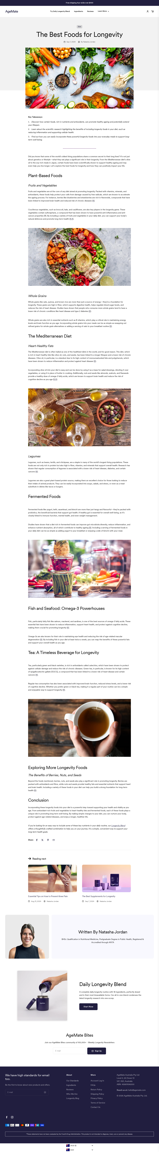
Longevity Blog (72, 1098)
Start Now (88, 1007)
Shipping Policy (97, 1094)
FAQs (93, 1085)
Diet (79, 26)
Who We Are (71, 1094)
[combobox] (79, 1145)
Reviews (90, 11)
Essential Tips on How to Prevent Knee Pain (48, 896)
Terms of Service (98, 1103)
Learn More (102, 11)
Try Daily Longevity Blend (60, 11)
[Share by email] (53, 840)
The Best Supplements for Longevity (98, 896)
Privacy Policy (97, 1098)
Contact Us (95, 1107)
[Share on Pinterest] (48, 840)
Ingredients (78, 11)
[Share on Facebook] (37, 840)
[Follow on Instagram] (12, 1117)
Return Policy (96, 1089)
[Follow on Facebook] (6, 1117)
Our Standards (72, 1080)
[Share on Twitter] (42, 840)
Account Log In (97, 1080)
